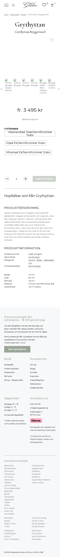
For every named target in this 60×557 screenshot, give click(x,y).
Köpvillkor (34, 376)
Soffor (7, 505)
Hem (6, 14)
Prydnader (36, 539)
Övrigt (31, 260)
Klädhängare (10, 533)
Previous (1, 88)
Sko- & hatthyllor (11, 539)
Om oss (33, 365)
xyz (30, 263)
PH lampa (8, 477)
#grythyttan (34, 266)
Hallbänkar (9, 530)
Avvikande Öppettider (14, 415)
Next (58, 88)
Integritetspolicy (37, 380)
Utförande (11, 129)
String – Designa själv (13, 380)
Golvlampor (9, 474)
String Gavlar (37, 521)
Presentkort (9, 372)
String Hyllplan (38, 523)
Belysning (8, 465)
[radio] (30, 133)
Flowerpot (9, 471)
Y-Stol (7, 526)
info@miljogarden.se (39, 408)
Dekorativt (36, 530)
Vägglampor (37, 468)
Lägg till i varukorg (44, 179)
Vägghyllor (9, 499)
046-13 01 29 (35, 404)
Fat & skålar (37, 533)
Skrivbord (36, 474)
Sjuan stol (8, 511)
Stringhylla (9, 497)
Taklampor (9, 480)
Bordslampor (10, 468)
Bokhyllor (8, 491)
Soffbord (36, 477)
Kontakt (33, 372)
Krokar (7, 536)
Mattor (7, 502)
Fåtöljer (7, 482)
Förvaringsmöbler (12, 488)
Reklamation (35, 384)
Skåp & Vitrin (10, 523)
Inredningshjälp (11, 368)
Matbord (35, 471)
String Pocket (38, 526)
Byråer (7, 494)
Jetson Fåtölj (37, 482)
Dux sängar (9, 508)
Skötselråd (8, 365)
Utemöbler (15, 14)
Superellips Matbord (41, 480)
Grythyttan (34, 257)
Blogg (32, 368)
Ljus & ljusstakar (39, 536)
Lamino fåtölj (10, 485)
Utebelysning (38, 465)
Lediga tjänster (36, 388)
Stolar (23, 14)
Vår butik (8, 376)
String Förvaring (39, 518)
